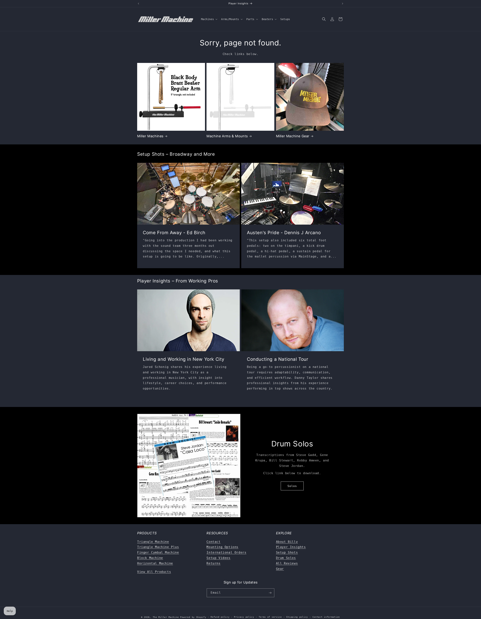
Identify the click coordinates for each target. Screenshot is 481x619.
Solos (292, 486)
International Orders (226, 552)
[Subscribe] (270, 592)
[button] (209, 19)
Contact (213, 542)
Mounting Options (222, 547)
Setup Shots (287, 552)
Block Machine (150, 558)
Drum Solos (286, 558)
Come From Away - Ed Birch (174, 232)
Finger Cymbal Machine (158, 552)
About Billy (287, 542)
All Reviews (287, 563)
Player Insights (291, 547)
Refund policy (220, 617)
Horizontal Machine (155, 563)
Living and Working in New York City (183, 359)
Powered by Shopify (193, 617)
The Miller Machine (166, 617)
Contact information (326, 617)
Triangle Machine (153, 542)
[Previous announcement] (138, 3)
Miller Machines (150, 136)
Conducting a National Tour (277, 359)
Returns (213, 563)
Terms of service (270, 617)
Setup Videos (218, 558)
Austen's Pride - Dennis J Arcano (284, 232)
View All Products (154, 572)
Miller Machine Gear (292, 136)
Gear (280, 569)
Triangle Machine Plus (158, 547)
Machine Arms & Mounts (227, 136)
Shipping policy (297, 617)
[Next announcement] (342, 3)
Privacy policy (244, 617)
